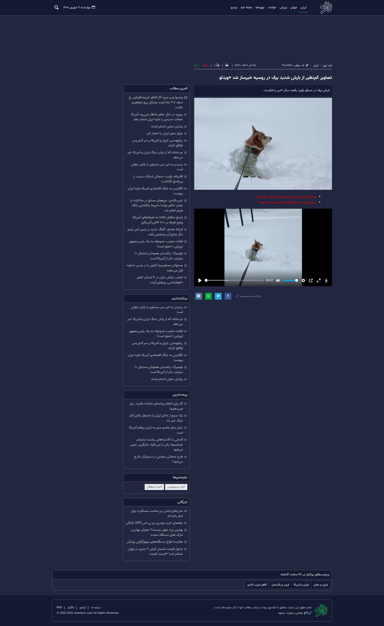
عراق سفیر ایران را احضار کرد (164, 133)
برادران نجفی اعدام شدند (167, 126)
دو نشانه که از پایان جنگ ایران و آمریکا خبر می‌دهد (155, 155)
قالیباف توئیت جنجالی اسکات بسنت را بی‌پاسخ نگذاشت (158, 179)
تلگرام (71, 607)
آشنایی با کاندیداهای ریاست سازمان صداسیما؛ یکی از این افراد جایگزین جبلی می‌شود (156, 444)
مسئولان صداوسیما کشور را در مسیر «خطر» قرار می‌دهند (154, 268)
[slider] (234, 280)
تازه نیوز (324, 7)
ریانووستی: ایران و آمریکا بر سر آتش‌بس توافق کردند (157, 143)
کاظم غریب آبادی (257, 584)
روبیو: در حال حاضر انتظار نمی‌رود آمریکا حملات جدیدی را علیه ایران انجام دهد (157, 117)
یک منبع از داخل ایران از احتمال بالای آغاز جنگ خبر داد (156, 418)
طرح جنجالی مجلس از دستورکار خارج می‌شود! (158, 459)
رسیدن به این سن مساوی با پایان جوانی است (157, 167)
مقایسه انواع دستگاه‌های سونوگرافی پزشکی (154, 541)
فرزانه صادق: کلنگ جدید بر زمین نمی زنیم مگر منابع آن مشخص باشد (155, 232)
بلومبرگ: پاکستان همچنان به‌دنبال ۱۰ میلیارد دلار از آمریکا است (158, 256)
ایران (303, 7)
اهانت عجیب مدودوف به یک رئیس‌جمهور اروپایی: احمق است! (156, 244)
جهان (293, 7)
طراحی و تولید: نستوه (290, 613)
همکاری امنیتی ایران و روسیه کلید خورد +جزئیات (286, 196)
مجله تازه (246, 7)
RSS (59, 607)
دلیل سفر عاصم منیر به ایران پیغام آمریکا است (156, 430)
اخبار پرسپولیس (176, 487)
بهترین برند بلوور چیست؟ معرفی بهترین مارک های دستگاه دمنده (157, 532)
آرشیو (83, 607)
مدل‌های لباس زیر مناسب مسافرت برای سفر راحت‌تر (157, 513)
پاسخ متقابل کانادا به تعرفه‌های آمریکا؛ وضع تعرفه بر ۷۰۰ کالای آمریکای (157, 220)
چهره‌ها (260, 7)
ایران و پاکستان (280, 584)
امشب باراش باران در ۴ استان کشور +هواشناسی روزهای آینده (159, 280)
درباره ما (96, 607)
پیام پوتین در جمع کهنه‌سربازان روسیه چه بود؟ (287, 202)
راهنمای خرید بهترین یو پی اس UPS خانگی (154, 523)
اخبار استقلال (154, 487)
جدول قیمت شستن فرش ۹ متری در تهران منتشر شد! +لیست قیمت (155, 551)
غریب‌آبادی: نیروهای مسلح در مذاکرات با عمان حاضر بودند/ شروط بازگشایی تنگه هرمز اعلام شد (156, 205)
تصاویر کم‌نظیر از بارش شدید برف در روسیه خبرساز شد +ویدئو (275, 77)
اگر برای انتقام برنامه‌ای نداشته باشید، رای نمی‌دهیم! (156, 406)
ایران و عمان (321, 584)
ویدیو (234, 7)
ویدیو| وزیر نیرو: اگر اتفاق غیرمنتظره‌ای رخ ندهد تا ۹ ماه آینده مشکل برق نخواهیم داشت (156, 102)
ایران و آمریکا (301, 584)
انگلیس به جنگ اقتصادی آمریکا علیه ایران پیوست (155, 191)
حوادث (272, 7)
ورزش (283, 7)
